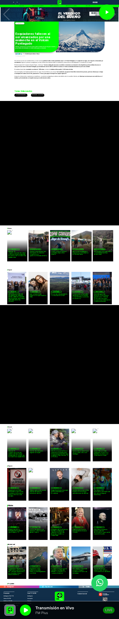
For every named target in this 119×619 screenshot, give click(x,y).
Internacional (13, 566)
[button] (6, 14)
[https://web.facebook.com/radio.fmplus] (42, 587)
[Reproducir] (107, 12)
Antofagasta (99, 291)
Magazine (13, 291)
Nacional (14, 249)
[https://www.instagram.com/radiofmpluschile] (4, 587)
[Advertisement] (59, 160)
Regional (20, 23)
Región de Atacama (35, 249)
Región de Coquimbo (78, 249)
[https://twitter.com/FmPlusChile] (83, 587)
